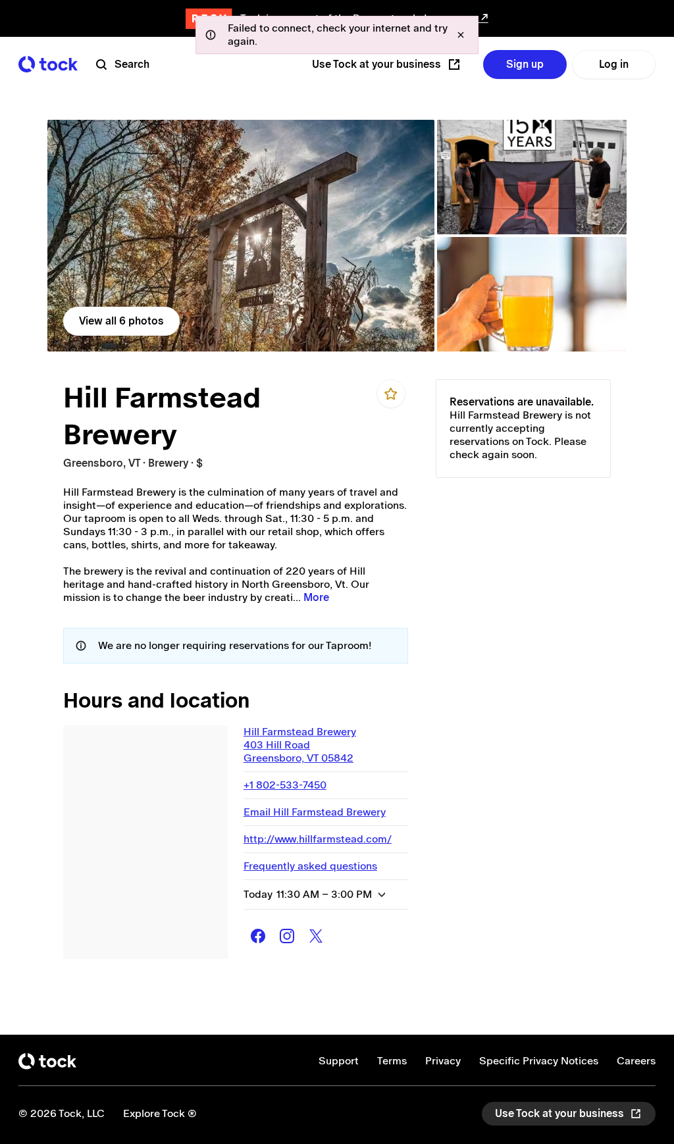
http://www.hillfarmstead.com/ (318, 839)
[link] (240, 235)
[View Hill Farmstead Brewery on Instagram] (286, 936)
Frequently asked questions (310, 866)
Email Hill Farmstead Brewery (315, 812)
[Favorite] (390, 393)
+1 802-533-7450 (285, 785)
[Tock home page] (48, 64)
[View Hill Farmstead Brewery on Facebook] (258, 936)
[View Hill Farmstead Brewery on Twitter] (315, 936)
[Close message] (461, 35)
